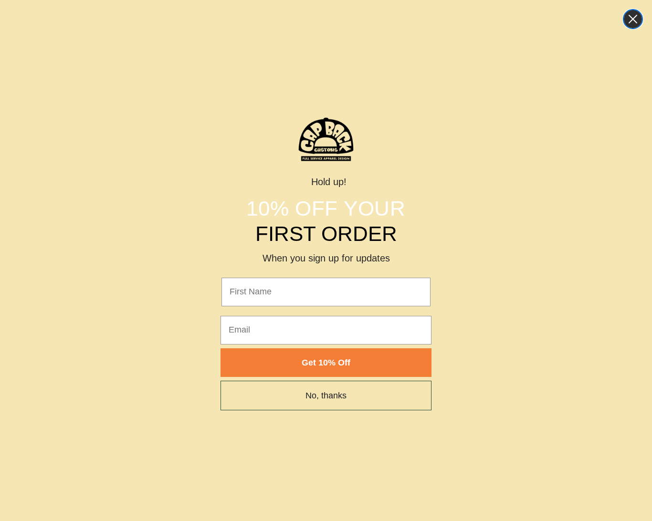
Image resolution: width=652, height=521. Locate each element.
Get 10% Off (326, 362)
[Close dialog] (632, 19)
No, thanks (326, 395)
